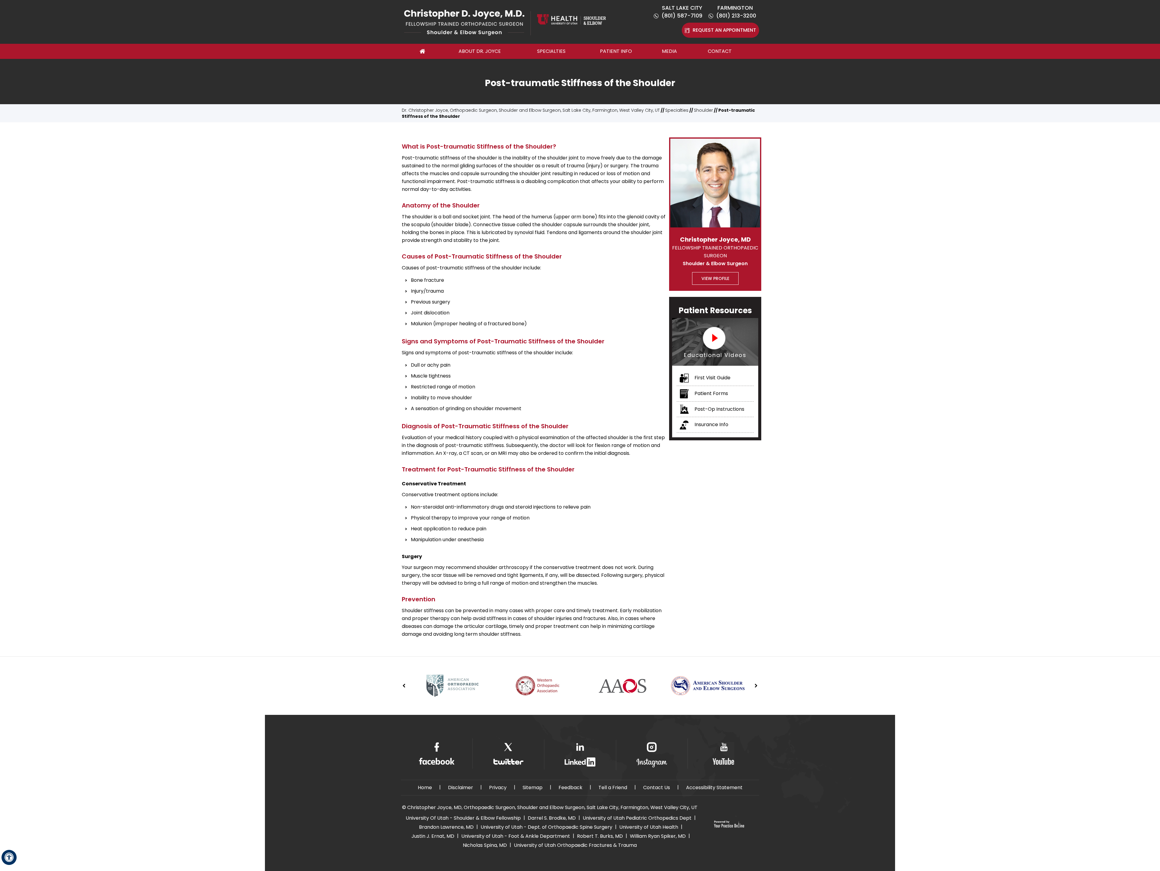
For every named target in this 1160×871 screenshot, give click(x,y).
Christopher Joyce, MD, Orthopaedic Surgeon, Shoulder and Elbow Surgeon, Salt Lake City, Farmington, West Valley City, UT (552, 807)
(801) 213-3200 (736, 15)
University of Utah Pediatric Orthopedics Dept (637, 818)
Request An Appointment (724, 30)
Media (669, 51)
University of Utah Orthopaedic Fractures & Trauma (575, 845)
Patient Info (616, 51)
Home (422, 51)
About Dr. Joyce (480, 51)
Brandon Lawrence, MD (446, 827)
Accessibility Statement (714, 787)
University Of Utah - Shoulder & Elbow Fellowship (463, 818)
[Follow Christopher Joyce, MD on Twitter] (508, 753)
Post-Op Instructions (718, 409)
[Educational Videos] (715, 341)
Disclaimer (460, 787)
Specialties (551, 51)
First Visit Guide (711, 377)
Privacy (498, 787)
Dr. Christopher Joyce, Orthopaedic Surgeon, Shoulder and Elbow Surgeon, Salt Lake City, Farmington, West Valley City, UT (531, 110)
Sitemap (533, 787)
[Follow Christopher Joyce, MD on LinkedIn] (580, 754)
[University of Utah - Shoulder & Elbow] (571, 19)
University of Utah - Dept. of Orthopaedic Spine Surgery (546, 827)
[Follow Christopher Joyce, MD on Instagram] (652, 755)
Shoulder (703, 110)
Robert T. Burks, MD (600, 836)
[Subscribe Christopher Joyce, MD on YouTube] (723, 753)
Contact (720, 51)
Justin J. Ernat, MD (432, 836)
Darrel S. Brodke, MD (552, 818)
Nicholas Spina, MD (485, 845)
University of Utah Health (648, 827)
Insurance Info (710, 424)
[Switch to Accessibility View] (9, 857)
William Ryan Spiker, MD (658, 836)
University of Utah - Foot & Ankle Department (515, 836)
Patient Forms (710, 393)
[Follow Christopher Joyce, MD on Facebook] (436, 753)
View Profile (715, 278)
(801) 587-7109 (682, 15)
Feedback (570, 787)
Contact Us (656, 787)
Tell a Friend (612, 787)
